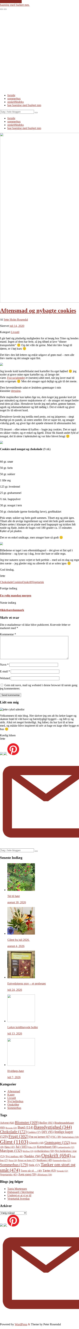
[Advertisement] (39, 51)
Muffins (28, 1151)
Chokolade (6, 582)
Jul (22, 1147)
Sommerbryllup (62, 1160)
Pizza (13, 1160)
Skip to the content (11, 1)
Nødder (32, 1156)
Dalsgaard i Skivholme (20, 1192)
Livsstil (15, 332)
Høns (9, 1146)
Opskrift (27, 582)
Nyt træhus (15, 1156)
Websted (5, 678)
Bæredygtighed (53, 1127)
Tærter (49, 1170)
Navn (4, 664)
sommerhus (14, 98)
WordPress (21, 1324)
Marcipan (11, 1151)
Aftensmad (13, 1091)
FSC (56, 1137)
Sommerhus (14, 1107)
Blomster (27, 1122)
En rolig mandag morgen (15, 595)
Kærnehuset (47, 1146)
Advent (7, 1122)
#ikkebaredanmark (12, 610)
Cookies (17, 582)
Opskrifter (13, 1104)
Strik (34, 1165)
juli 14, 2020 (17, 325)
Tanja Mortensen (17, 1188)
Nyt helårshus (15, 1101)
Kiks (32, 1147)
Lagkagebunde (65, 1147)
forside (11, 95)
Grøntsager (57, 1142)
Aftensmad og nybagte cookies (38, 310)
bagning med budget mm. (15, 4)
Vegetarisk (38, 582)
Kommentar (8, 634)
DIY (48, 1132)
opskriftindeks (15, 101)
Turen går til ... (31, 1170)
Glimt (14, 1142)
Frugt (18, 1136)
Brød (25, 1127)
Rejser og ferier (27, 1160)
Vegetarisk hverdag (18, 1198)
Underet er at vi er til (19, 1195)
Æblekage (44, 1174)
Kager (11, 1094)
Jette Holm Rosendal (16, 319)
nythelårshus (44, 1151)
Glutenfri (36, 1142)
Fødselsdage (70, 1137)
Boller (46, 1123)
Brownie (11, 1128)
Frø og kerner (40, 1136)
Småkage (44, 1160)
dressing (16, 390)
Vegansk (62, 1171)
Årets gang (27, 1174)
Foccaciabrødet (16, 377)
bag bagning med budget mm (24, 105)
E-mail (5, 671)
